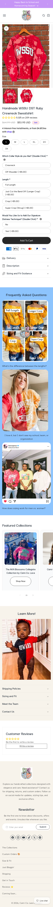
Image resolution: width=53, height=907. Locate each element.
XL (34, 142)
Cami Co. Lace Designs (31, 903)
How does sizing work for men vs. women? (23, 508)
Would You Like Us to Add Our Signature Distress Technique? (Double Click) (26, 217)
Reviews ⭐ (7, 887)
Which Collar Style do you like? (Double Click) (25, 156)
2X (44, 142)
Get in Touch (8, 880)
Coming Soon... (9, 893)
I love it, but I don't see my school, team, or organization (26, 436)
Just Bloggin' (8, 867)
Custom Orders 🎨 (11, 854)
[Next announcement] (47, 4)
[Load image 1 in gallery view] (10, 95)
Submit (43, 827)
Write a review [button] (26, 746)
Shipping (6, 874)
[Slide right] (33, 595)
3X (6, 148)
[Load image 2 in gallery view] (26, 95)
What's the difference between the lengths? (24, 365)
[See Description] (4, 160)
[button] (4, 15)
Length (6, 179)
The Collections (9, 847)
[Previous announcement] (5, 4)
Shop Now (20, 581)
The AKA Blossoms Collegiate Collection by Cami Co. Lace (20, 570)
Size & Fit (6, 861)
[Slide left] (20, 595)
